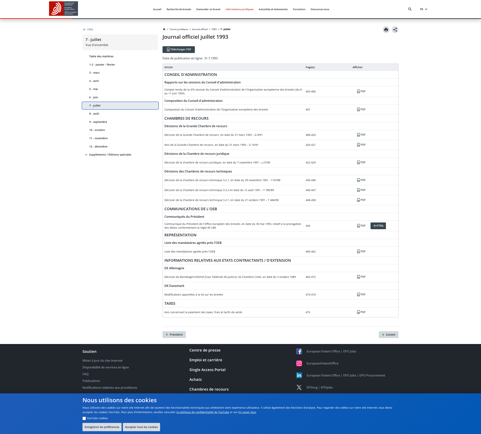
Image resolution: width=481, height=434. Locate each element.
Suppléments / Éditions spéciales (110, 154)
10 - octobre (97, 130)
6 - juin (93, 97)
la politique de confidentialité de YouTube (202, 412)
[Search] (410, 9)
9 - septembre (98, 122)
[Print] (386, 29)
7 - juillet (95, 105)
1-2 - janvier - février (102, 64)
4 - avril (94, 81)
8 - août (94, 113)
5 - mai (93, 89)
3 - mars (94, 72)
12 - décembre (98, 146)
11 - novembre (98, 138)
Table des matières (101, 56)
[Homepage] (164, 29)
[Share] (395, 29)
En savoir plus (247, 412)
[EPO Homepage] (63, 9)
